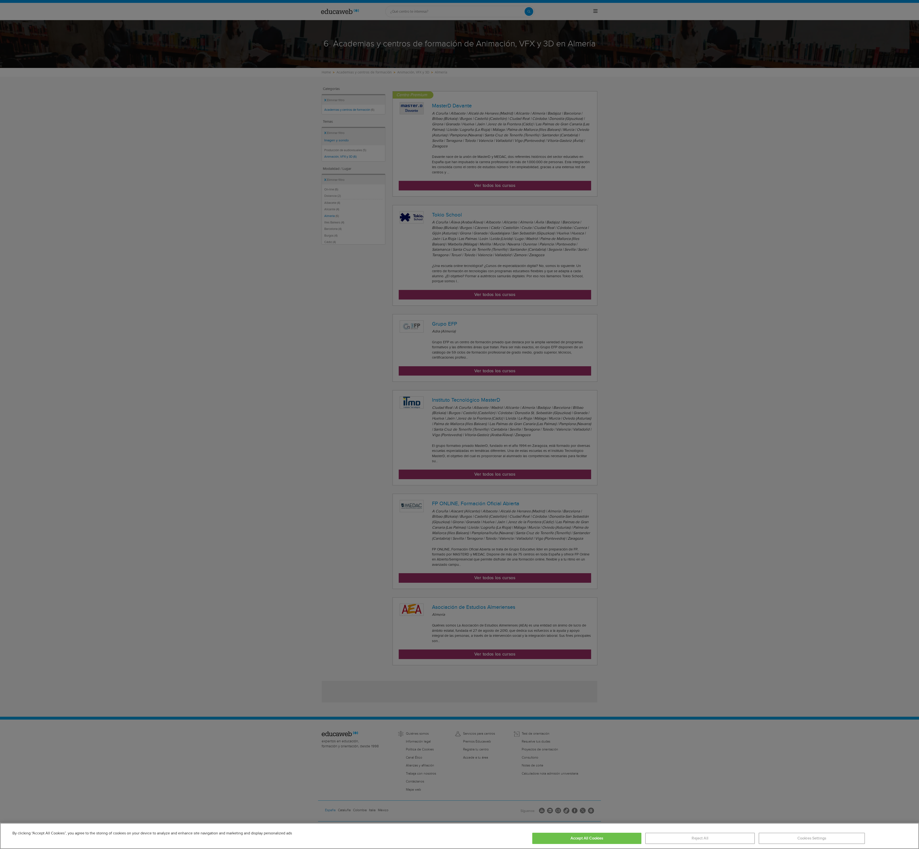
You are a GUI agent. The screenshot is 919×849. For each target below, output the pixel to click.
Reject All (700, 838)
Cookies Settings (811, 838)
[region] (459, 836)
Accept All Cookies (587, 838)
